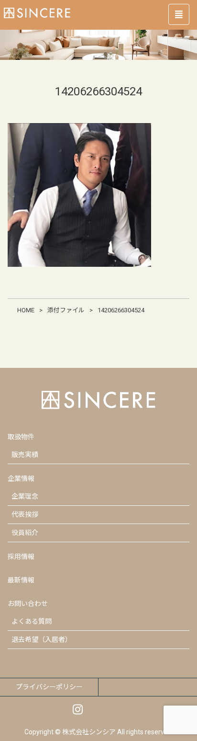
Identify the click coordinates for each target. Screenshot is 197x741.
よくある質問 (31, 621)
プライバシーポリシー (49, 687)
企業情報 (21, 478)
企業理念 (24, 496)
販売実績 (24, 454)
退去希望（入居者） (41, 639)
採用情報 (21, 556)
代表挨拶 (24, 514)
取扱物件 (21, 437)
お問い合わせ (28, 603)
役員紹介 (24, 532)
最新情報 (21, 580)
